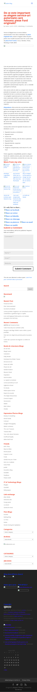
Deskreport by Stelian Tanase (12, 359)
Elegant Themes (18, 687)
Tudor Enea (7, 328)
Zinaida (6, 409)
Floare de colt (7, 367)
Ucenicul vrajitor (8, 398)
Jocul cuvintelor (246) (18, 328)
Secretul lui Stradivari (9, 309)
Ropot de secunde (9, 393)
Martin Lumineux (8, 426)
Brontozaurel (7, 451)
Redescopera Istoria (9, 390)
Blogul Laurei (7, 351)
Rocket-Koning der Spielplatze (12, 525)
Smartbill (6, 487)
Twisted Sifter (7, 431)
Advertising (21, 26)
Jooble (5, 467)
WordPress (18, 689)
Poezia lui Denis (8, 303)
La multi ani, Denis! (26, 196)
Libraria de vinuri (8, 507)
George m (6, 330)
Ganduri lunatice (8, 369)
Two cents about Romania (11, 434)
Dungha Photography (10, 423)
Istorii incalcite (8, 377)
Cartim (7, 26)
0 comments (29, 26)
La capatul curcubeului (10, 380)
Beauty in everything (9, 416)
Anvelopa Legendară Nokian (7, 175)
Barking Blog (7, 517)
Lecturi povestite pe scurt (11, 382)
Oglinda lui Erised (8, 385)
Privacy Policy (26, 680)
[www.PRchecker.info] (25, 587)
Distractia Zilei (8, 499)
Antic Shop (7, 446)
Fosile (5, 457)
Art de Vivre (7, 348)
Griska (5, 522)
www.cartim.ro (18, 616)
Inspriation (7, 375)
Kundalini (6, 472)
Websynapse (7, 490)
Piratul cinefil (7, 478)
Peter (5, 335)
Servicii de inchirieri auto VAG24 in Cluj (7, 197)
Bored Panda (7, 418)
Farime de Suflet (8, 364)
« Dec (5, 670)
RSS (9, 625)
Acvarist (6, 514)
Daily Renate (7, 356)
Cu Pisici (6, 519)
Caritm (24, 610)
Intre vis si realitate (9, 462)
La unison (6, 505)
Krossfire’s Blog (8, 470)
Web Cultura (7, 406)
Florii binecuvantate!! (9, 306)
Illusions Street (8, 372)
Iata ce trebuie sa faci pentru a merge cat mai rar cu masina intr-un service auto (27, 178)
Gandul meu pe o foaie (10, 459)
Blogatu (6, 485)
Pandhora (6, 475)
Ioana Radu (7, 465)
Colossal (6, 421)
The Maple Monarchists (10, 396)
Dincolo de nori (8, 362)
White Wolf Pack (8, 439)
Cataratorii (7, 354)
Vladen (5, 403)
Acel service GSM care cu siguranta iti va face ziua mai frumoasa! (17, 177)
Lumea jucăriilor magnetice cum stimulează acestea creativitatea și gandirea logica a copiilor (18, 637)
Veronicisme (7, 401)
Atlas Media (7, 497)
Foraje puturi (7, 502)
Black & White (8, 449)
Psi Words (6, 388)
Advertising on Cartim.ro (12, 680)
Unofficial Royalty (8, 437)
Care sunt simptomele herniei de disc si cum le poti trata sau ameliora (17, 200)
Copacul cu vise (8, 454)
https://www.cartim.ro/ (16, 620)
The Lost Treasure (9, 429)
